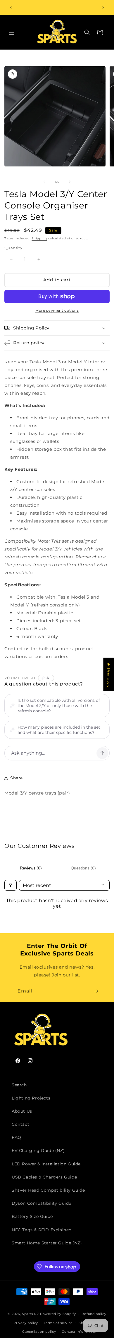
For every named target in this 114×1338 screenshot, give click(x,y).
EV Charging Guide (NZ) (38, 1150)
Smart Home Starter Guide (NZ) (47, 1243)
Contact (20, 1124)
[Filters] (10, 885)
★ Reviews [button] (108, 674)
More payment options (57, 310)
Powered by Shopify (58, 1314)
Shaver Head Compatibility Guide (48, 1190)
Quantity (13, 247)
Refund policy (94, 1314)
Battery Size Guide (32, 1216)
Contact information (79, 1332)
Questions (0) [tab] (83, 868)
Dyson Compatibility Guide (41, 1203)
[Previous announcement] (10, 7)
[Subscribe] (95, 991)
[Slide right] (69, 182)
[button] (11, 32)
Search (19, 1085)
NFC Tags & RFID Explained (42, 1229)
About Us (22, 1111)
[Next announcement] (103, 7)
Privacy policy (25, 1323)
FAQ (16, 1137)
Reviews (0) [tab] (31, 868)
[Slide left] (44, 182)
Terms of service (58, 1323)
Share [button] (16, 778)
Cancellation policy (39, 1332)
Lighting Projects (31, 1098)
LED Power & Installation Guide (46, 1164)
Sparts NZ (30, 1314)
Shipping (39, 238)
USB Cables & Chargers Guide (44, 1177)
